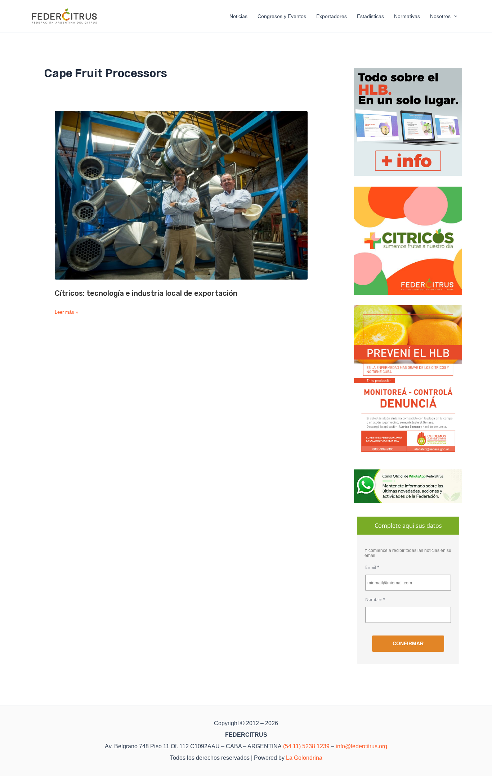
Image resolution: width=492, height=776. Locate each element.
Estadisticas (370, 16)
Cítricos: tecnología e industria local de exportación (146, 293)
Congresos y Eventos (282, 16)
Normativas (407, 16)
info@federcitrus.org (361, 746)
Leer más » (66, 312)
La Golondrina (304, 758)
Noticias (238, 16)
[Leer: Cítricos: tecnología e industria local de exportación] (181, 195)
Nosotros (440, 16)
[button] (454, 16)
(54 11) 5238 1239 (306, 746)
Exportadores (331, 16)
